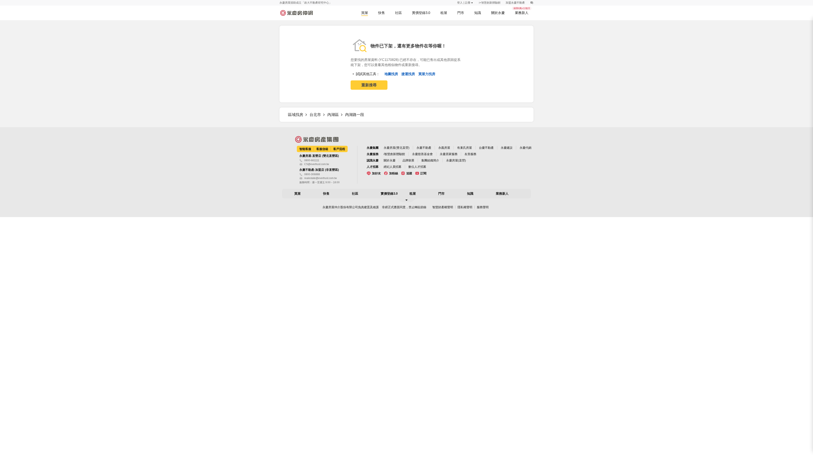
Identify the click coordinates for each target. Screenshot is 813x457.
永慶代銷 (525, 147)
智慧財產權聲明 (442, 207)
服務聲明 (483, 207)
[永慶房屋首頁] (296, 13)
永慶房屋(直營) (456, 160)
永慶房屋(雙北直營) (396, 147)
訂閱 (423, 173)
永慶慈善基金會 (422, 154)
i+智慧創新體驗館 (490, 2)
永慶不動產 (423, 147)
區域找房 (295, 115)
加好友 (376, 173)
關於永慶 (389, 160)
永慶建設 (507, 147)
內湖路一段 (354, 115)
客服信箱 (322, 149)
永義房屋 (444, 147)
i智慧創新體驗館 (394, 154)
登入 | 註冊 (463, 2)
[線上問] (532, 3)
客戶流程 (339, 149)
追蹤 (409, 173)
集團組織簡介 (430, 160)
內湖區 (333, 115)
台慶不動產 (486, 147)
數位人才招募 (417, 166)
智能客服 (305, 149)
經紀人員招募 (392, 166)
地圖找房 (391, 74)
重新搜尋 (369, 85)
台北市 (315, 115)
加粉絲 (393, 173)
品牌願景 (408, 160)
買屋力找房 (426, 74)
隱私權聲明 (465, 207)
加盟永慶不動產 (515, 2)
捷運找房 (408, 74)
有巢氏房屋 (464, 147)
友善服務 (470, 154)
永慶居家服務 (449, 154)
